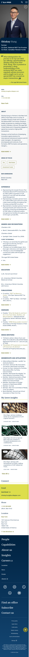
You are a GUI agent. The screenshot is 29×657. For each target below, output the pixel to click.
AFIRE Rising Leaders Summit (18, 322)
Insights (6, 555)
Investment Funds (8, 167)
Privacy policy (15, 621)
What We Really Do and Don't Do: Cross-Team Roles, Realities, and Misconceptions (15, 314)
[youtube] (19, 593)
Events (4, 574)
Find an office (10, 602)
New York (4, 103)
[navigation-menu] (26, 2)
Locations (4, 565)
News (3, 570)
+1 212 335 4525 (5, 98)
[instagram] (14, 587)
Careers (6, 560)
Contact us (8, 612)
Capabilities (8, 544)
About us (7, 550)
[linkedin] (9, 593)
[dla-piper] (6, 2)
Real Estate (12, 162)
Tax (4, 162)
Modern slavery (14, 630)
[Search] (22, 2)
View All (4, 474)
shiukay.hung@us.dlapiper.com (10, 91)
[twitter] (24, 587)
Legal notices (14, 624)
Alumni (4, 579)
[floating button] (25, 629)
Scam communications (14, 636)
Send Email (4, 492)
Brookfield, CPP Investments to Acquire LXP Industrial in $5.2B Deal (15, 346)
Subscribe (7, 607)
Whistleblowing (14, 633)
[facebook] (5, 587)
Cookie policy (14, 627)
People (5, 539)
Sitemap (13, 640)
